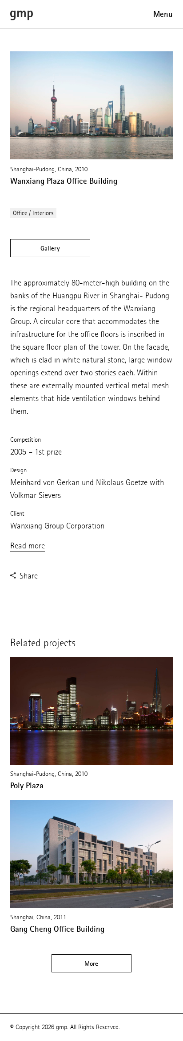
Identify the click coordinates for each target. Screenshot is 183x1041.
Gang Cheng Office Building (57, 929)
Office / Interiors (33, 213)
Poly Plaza (27, 785)
